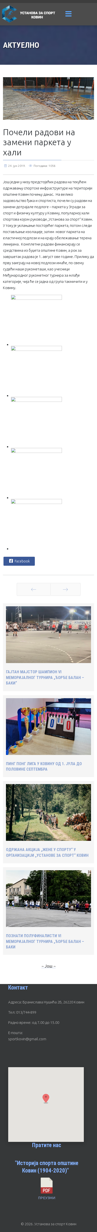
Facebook (22, 561)
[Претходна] (33, 589)
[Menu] (68, 14)
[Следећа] (65, 589)
